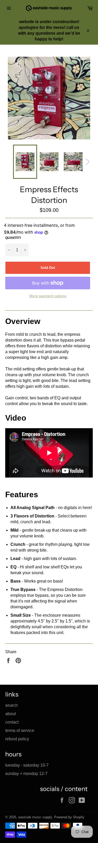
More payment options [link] (47, 296)
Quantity (13, 238)
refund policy (17, 739)
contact (12, 722)
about (10, 713)
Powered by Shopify (69, 817)
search (11, 705)
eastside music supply (35, 817)
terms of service (19, 730)
